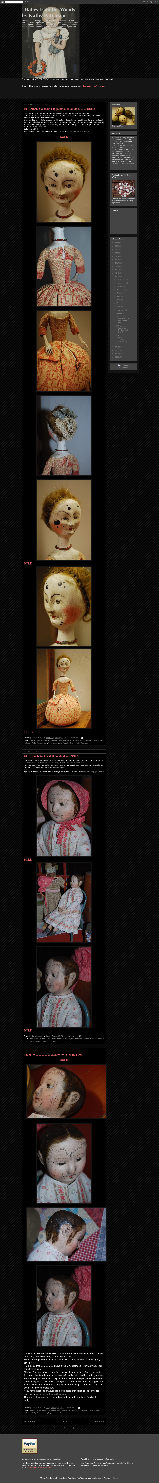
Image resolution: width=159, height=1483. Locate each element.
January (120, 313)
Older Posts (99, 1421)
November (121, 283)
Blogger (115, 1478)
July (118, 296)
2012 (117, 347)
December (121, 279)
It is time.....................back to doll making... (123, 339)
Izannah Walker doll (49, 1039)
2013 (117, 277)
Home (64, 1421)
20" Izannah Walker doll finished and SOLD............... (57, 756)
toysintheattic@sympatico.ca (80, 131)
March (119, 307)
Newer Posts (29, 1421)
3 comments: (72, 1036)
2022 (117, 246)
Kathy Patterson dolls (39, 743)
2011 (117, 350)
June (119, 300)
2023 (117, 243)
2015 (117, 270)
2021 (117, 249)
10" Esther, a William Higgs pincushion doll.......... (122, 319)
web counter (123, 367)
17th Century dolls (36, 740)
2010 (117, 354)
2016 (117, 266)
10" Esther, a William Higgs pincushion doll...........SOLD (59, 108)
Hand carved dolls (64, 740)
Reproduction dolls (49, 1041)
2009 (117, 357)
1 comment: (74, 738)
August (120, 293)
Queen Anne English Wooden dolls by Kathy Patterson (68, 743)
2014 (117, 273)
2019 (117, 256)
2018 (117, 260)
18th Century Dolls (50, 740)
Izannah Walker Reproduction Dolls (69, 1039)
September (121, 290)
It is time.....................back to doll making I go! (53, 1054)
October (120, 286)
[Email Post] (82, 738)
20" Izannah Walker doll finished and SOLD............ (122, 329)
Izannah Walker (35, 1039)
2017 (117, 263)
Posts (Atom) (69, 1428)
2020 (117, 253)
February (121, 310)
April (119, 303)
